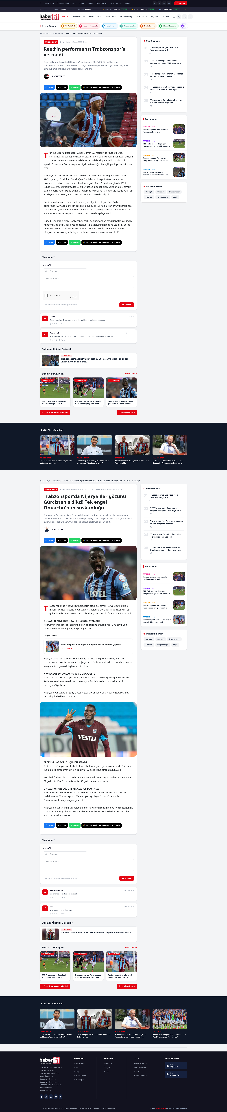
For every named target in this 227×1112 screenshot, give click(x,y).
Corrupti (148, 192)
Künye (106, 1071)
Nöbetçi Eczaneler (86, 3)
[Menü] (190, 16)
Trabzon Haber (94, 16)
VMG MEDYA (161, 1108)
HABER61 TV (141, 16)
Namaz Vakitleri (116, 3)
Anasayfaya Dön (126, 412)
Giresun (160, 192)
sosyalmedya (162, 197)
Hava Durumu (49, 3)
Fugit (175, 197)
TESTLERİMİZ (69, 26)
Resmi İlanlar (110, 16)
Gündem (166, 16)
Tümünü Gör (129, 374)
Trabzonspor (79, 16)
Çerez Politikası (140, 1076)
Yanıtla (63, 324)
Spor (74, 3)
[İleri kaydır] (186, 26)
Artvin (76, 1067)
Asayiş (76, 1071)
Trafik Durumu (101, 3)
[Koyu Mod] (179, 16)
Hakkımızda (108, 1063)
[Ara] (184, 16)
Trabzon (148, 197)
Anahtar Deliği (126, 16)
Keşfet (182, 3)
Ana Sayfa (64, 16)
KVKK (136, 1071)
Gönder (128, 305)
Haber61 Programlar (90, 26)
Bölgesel (154, 16)
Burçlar (127, 3)
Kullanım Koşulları (141, 1067)
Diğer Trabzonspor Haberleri (56, 412)
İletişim (107, 1067)
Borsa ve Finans (63, 3)
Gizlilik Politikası (140, 1063)
